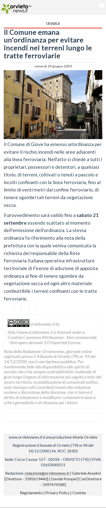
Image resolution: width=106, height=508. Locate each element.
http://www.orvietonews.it (30, 332)
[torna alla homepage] (14, 7)
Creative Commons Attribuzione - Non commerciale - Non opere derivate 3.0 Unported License (52, 340)
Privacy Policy (57, 492)
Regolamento (31, 492)
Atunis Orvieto (84, 437)
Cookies (79, 492)
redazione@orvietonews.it (47, 473)
